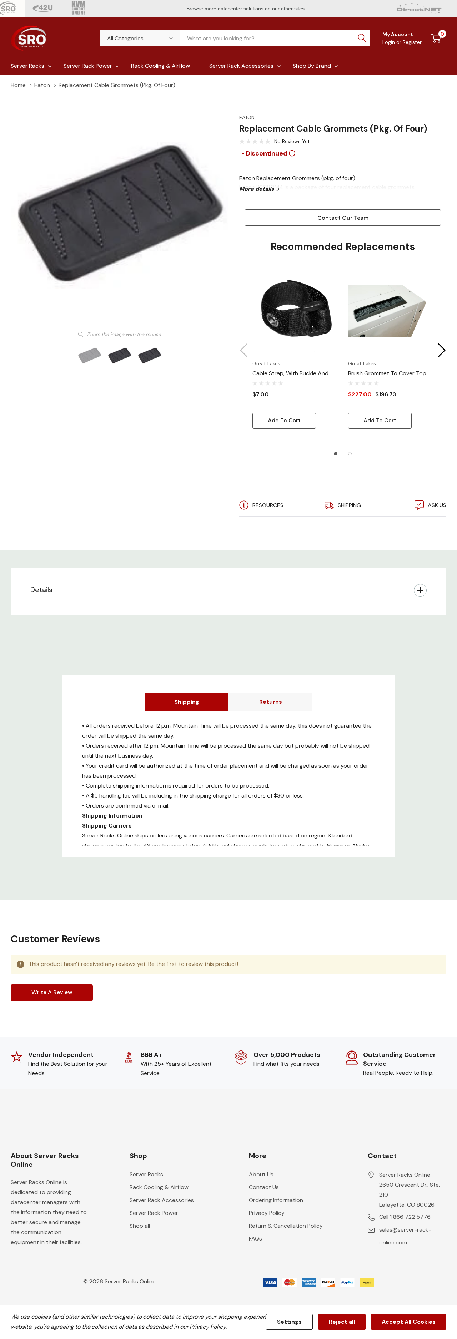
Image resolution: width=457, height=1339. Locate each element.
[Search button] (362, 38)
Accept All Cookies (409, 1321)
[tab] (335, 453)
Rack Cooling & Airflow (160, 66)
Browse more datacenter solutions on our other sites (246, 8)
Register (412, 42)
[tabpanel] (295, 348)
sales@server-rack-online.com (405, 1236)
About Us (261, 1174)
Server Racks (27, 66)
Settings (289, 1321)
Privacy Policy (267, 1213)
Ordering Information (276, 1200)
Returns (270, 701)
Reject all (342, 1321)
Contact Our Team (342, 218)
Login (389, 42)
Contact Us (264, 1187)
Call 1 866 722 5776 (405, 1217)
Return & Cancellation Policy (286, 1225)
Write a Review (51, 992)
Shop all (140, 1225)
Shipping (186, 701)
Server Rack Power (88, 66)
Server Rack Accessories (241, 66)
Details (41, 589)
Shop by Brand (312, 66)
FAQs (255, 1238)
